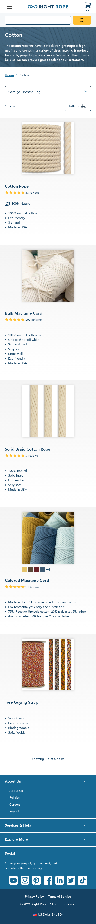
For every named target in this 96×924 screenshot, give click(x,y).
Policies (14, 798)
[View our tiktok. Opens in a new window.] (82, 880)
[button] (48, 781)
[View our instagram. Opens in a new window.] (25, 880)
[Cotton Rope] (48, 178)
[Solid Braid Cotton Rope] (48, 440)
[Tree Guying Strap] (48, 688)
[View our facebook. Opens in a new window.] (48, 880)
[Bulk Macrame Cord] (48, 309)
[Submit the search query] (82, 20)
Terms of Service (59, 897)
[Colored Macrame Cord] (48, 567)
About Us (16, 791)
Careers (14, 804)
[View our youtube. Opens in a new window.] (13, 880)
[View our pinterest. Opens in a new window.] (36, 880)
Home (9, 75)
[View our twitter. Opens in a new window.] (71, 880)
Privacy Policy (34, 897)
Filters (74, 106)
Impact (14, 811)
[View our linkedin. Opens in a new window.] (59, 880)
